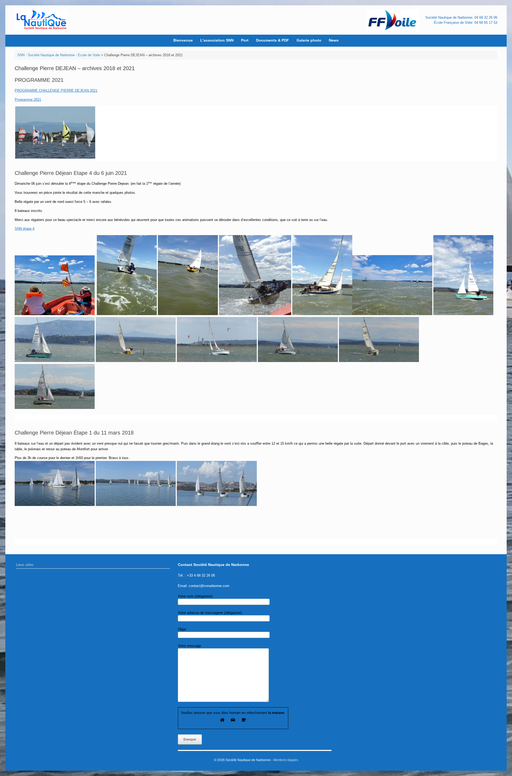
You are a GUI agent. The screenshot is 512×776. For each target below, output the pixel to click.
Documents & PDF (272, 40)
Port (245, 40)
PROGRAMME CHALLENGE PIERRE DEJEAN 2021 (56, 91)
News (334, 40)
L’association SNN (217, 40)
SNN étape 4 (24, 229)
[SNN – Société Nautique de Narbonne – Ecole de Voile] (41, 20)
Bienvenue (183, 40)
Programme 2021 (28, 100)
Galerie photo (309, 40)
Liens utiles (25, 565)
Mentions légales (285, 760)
